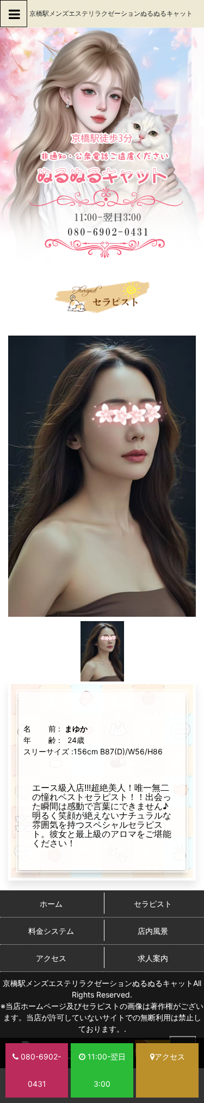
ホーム (51, 903)
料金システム (51, 930)
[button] (13, 13)
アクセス (51, 958)
